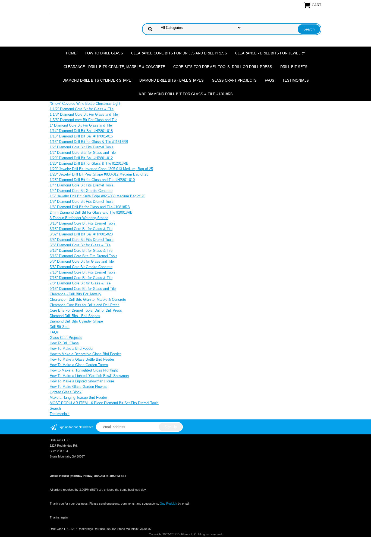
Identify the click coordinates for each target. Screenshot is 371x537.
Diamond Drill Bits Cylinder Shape (96, 80)
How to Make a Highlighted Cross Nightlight (84, 370)
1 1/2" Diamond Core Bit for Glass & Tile (82, 109)
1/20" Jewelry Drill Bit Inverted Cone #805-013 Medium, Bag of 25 (101, 169)
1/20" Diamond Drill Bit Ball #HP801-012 (81, 158)
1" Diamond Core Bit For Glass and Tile (81, 125)
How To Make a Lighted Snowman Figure (82, 381)
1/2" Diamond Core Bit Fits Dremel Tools (82, 147)
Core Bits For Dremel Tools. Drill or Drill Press (222, 67)
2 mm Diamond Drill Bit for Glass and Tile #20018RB (91, 212)
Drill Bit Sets (293, 67)
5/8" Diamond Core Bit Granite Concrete (81, 267)
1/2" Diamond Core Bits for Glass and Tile (83, 153)
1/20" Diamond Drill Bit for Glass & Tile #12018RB (185, 94)
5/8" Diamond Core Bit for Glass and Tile (82, 261)
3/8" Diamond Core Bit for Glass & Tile (80, 245)
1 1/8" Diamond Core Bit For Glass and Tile (84, 114)
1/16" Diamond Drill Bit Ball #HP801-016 (81, 136)
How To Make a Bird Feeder (71, 348)
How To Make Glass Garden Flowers (78, 387)
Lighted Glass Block (65, 392)
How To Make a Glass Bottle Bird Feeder (82, 359)
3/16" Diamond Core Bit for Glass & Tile (81, 229)
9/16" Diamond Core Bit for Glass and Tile (83, 289)
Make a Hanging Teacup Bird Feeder (78, 397)
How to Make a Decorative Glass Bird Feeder (85, 354)
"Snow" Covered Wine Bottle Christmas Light (85, 104)
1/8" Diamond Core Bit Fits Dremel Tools (82, 202)
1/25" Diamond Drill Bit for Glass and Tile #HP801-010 (92, 180)
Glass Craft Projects (234, 80)
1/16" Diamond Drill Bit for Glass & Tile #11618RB (89, 142)
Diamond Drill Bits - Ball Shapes (171, 80)
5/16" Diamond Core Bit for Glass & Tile (81, 250)
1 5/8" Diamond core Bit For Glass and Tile (83, 120)
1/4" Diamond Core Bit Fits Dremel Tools (82, 185)
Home (71, 53)
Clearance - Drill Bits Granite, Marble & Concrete (114, 67)
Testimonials (295, 80)
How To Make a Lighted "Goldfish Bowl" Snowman (89, 376)
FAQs (269, 80)
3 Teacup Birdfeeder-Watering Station (79, 218)
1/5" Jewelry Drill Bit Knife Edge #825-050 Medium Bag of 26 (97, 196)
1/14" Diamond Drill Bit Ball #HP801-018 (81, 131)
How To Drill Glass (104, 53)
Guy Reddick (168, 503)
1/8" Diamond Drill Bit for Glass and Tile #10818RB (90, 207)
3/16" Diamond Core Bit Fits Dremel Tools (82, 223)
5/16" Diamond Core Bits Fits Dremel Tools (83, 256)
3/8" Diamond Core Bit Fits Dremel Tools (82, 240)
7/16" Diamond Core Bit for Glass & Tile (81, 278)
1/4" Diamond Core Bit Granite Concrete (81, 191)
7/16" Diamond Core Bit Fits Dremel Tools (82, 272)
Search (55, 408)
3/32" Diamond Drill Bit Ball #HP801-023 (81, 234)
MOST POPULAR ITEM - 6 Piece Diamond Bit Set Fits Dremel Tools (104, 403)
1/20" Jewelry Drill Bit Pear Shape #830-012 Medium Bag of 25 (99, 174)
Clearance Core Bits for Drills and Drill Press (179, 53)
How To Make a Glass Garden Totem (79, 365)
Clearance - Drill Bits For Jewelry (270, 53)
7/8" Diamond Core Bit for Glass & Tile (80, 283)
